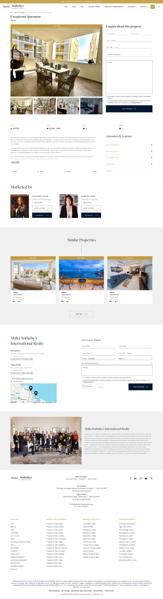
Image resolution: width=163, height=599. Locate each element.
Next (100, 62)
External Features (129, 144)
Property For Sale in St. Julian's (56, 551)
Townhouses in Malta (89, 530)
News (12, 545)
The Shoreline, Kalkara (126, 554)
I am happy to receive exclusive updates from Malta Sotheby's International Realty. (129, 97)
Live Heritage (14, 548)
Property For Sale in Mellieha (55, 554)
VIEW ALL (79, 314)
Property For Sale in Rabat (55, 542)
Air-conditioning (129, 157)
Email (69, 171)
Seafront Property (88, 551)
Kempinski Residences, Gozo (128, 560)
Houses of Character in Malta (92, 548)
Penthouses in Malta (89, 533)
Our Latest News (72, 479)
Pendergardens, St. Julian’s (127, 545)
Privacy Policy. (135, 102)
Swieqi (15, 292)
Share (15, 171)
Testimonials (14, 533)
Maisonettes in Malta (89, 536)
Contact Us (13, 569)
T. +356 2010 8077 (37, 202)
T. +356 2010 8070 (16, 370)
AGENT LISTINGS (39, 208)
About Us (13, 527)
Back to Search (19, 12)
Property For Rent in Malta (91, 554)
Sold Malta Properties (17, 566)
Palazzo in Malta (88, 527)
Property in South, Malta (54, 563)
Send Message (127, 109)
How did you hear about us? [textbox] (90, 363)
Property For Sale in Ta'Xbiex (55, 536)
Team (12, 530)
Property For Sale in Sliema (55, 524)
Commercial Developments (18, 560)
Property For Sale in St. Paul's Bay (57, 548)
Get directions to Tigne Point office (21, 373)
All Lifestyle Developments (127, 524)
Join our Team (92, 479)
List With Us (82, 479)
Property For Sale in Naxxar (55, 533)
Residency (132, 7)
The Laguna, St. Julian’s (126, 539)
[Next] (53, 277)
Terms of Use (109, 591)
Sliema (35, 12)
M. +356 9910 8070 (16, 381)
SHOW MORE (15, 162)
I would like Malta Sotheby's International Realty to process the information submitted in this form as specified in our (129, 101)
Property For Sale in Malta (91, 557)
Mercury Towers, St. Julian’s (127, 542)
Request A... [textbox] (122, 358)
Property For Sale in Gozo (54, 557)
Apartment (17, 294)
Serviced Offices (15, 563)
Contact (144, 7)
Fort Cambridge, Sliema (126, 530)
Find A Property (54, 591)
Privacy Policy (98, 591)
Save (94, 171)
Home (12, 524)
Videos (12, 539)
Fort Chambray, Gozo (125, 557)
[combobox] (110, 47)
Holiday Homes (15, 554)
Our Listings (65, 591)
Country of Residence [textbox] (88, 358)
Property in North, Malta (54, 566)
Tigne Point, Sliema (125, 527)
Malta (30, 12)
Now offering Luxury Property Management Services (81, 2)
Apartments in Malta (89, 539)
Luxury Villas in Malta (89, 524)
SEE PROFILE (40, 215)
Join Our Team (14, 536)
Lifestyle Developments (17, 557)
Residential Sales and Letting (82, 591)
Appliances (129, 164)
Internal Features (129, 151)
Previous (13, 62)
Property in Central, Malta (54, 560)
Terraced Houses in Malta (91, 545)
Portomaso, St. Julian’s (126, 536)
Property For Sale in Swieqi (55, 530)
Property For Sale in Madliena (56, 545)
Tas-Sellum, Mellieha (125, 551)
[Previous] (13, 277)
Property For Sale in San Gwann (56, 539)
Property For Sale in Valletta (55, 527)
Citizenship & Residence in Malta (20, 542)
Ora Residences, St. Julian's (127, 533)
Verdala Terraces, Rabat (126, 548)
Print (42, 171)
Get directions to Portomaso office (21, 359)
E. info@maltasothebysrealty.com (21, 379)
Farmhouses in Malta (89, 542)
